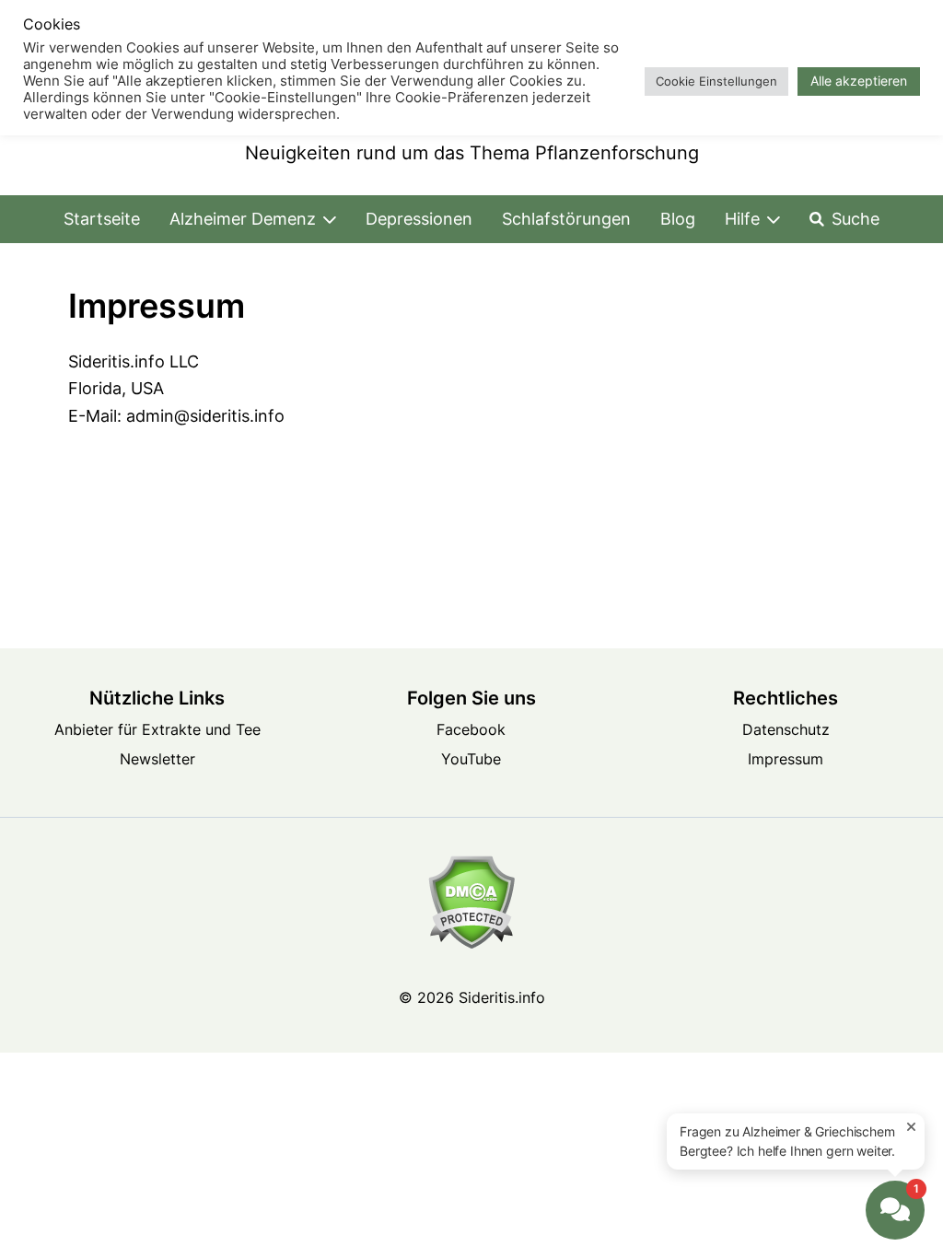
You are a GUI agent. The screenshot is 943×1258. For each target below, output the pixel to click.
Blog (677, 218)
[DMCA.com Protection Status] (471, 902)
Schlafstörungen (566, 218)
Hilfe (742, 218)
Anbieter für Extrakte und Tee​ (157, 729)
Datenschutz (786, 729)
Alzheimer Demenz (242, 218)
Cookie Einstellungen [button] (716, 81)
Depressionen (419, 218)
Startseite (102, 218)
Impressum (785, 759)
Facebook (471, 729)
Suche (855, 218)
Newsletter (157, 759)
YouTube (471, 759)
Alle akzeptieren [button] (858, 80)
